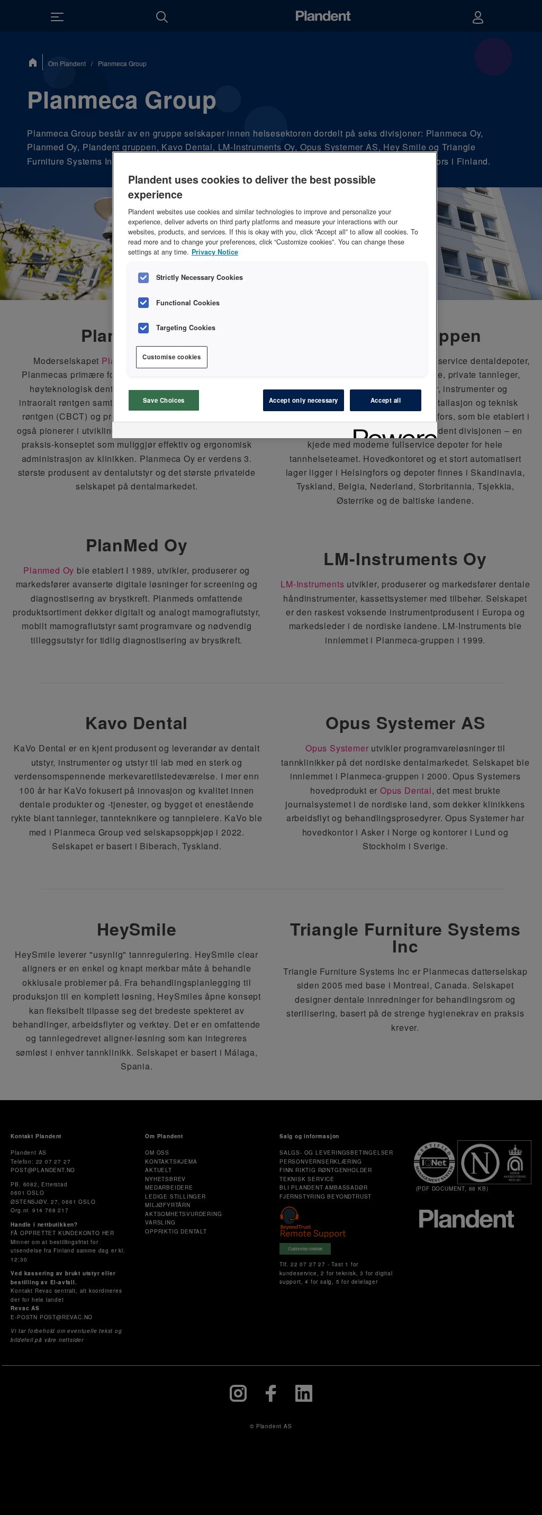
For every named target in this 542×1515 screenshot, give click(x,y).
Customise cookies (171, 356)
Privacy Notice (215, 252)
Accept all (386, 400)
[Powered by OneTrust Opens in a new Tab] (391, 431)
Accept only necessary (303, 400)
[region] (274, 294)
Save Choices (164, 400)
